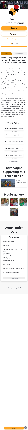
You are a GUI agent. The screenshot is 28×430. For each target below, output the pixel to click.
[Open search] (20, 2)
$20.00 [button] (20, 135)
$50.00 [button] (20, 155)
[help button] (25, 427)
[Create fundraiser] (17, 2)
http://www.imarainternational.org (12, 272)
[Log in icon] (23, 2)
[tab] (6, 53)
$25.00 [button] (21, 128)
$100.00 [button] (21, 141)
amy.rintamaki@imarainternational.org (13, 268)
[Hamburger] (25, 2)
